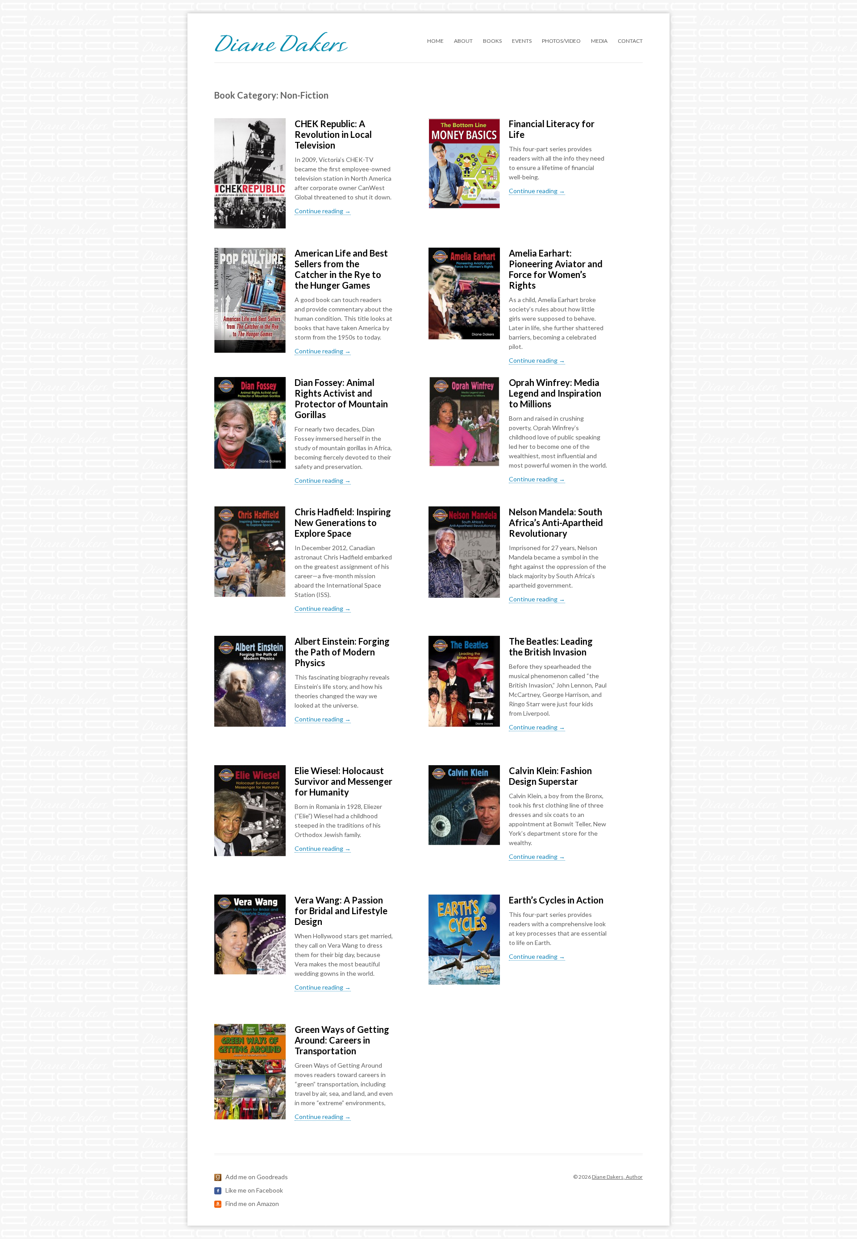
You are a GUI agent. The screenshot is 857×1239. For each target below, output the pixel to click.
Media (599, 40)
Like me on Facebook (254, 1190)
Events (522, 40)
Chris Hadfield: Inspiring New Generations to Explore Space (343, 522)
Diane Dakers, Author (617, 1176)
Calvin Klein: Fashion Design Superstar (550, 776)
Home (435, 40)
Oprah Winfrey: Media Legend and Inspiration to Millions (555, 393)
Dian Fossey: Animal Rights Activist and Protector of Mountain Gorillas (341, 398)
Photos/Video (561, 40)
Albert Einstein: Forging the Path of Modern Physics (342, 652)
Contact (630, 40)
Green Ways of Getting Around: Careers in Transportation (342, 1040)
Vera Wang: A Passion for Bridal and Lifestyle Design (341, 911)
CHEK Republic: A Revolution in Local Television (333, 134)
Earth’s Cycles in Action (556, 900)
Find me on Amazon (252, 1203)
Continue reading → (323, 211)
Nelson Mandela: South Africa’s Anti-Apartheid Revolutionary (556, 522)
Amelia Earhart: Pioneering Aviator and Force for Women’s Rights (556, 269)
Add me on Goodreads (256, 1177)
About (463, 40)
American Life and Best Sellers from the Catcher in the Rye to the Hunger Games (341, 269)
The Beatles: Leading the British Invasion (551, 646)
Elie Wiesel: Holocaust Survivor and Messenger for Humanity (343, 781)
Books (492, 40)
